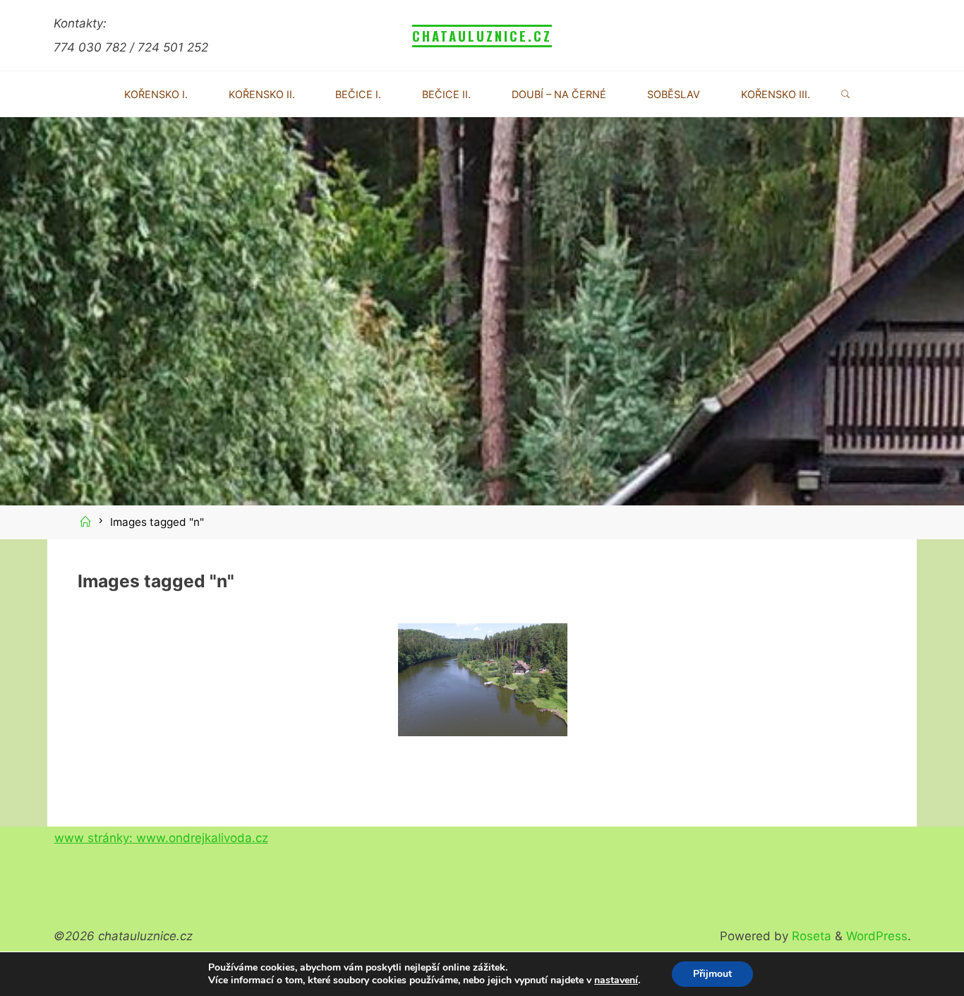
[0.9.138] (482, 679)
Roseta (809, 936)
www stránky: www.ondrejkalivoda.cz (161, 838)
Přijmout (712, 973)
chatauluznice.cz (482, 35)
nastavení (616, 980)
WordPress (877, 936)
